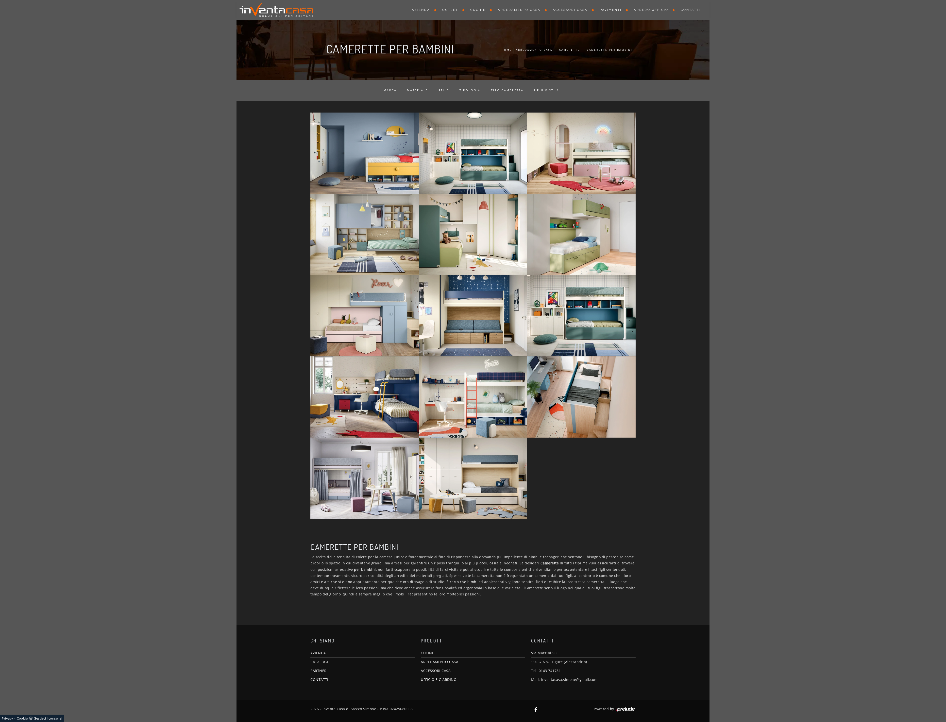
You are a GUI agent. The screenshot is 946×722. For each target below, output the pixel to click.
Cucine (478, 10)
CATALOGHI (320, 661)
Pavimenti (611, 10)
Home (507, 49)
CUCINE (427, 653)
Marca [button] (390, 90)
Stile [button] (444, 90)
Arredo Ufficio (651, 10)
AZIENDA (318, 653)
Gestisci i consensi (48, 718)
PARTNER (318, 670)
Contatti (690, 10)
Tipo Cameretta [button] (507, 90)
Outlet (450, 10)
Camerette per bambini (609, 49)
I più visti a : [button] (548, 90)
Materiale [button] (417, 90)
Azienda (421, 10)
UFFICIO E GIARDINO (438, 679)
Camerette (569, 49)
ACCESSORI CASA (436, 670)
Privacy (7, 718)
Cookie (22, 718)
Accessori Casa (570, 10)
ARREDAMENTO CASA (439, 661)
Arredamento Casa (519, 10)
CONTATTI (319, 679)
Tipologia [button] (469, 90)
